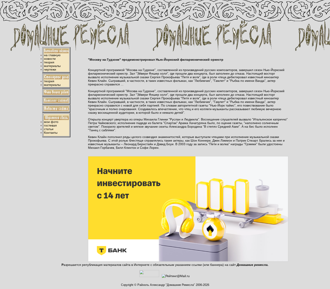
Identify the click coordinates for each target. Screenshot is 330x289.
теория (49, 62)
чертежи (50, 69)
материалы (52, 66)
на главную (52, 55)
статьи (48, 129)
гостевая (50, 125)
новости (50, 58)
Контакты (50, 132)
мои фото (51, 122)
